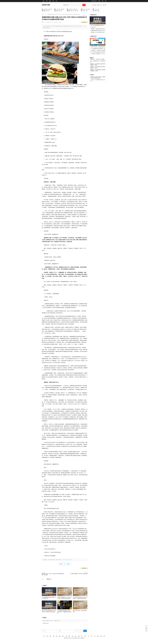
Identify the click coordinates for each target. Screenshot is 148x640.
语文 (42, 9)
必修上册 (45, 9)
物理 (81, 9)
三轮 (93, 10)
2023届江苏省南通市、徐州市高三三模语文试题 (78, 573)
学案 (53, 636)
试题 (79, 636)
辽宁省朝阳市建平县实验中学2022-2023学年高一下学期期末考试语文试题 (64, 612)
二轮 (98, 9)
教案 (59, 636)
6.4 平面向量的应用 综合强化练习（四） (98, 48)
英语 (67, 9)
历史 (81, 10)
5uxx (45, 22)
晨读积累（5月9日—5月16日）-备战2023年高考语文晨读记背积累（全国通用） (53, 574)
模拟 (98, 10)
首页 (42, 14)
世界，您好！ (93, 27)
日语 (86, 10)
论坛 (104, 636)
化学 (84, 9)
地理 (84, 10)
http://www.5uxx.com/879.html (67, 559)
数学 (55, 9)
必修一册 (58, 9)
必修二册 (62, 9)
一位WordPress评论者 (94, 79)
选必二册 (43, 10)
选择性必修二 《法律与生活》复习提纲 (98, 50)
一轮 (96, 9)
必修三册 (68, 10)
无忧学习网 (46, 5)
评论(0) (60, 22)
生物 (86, 9)
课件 (85, 636)
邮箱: (60, 630)
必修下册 (50, 9)
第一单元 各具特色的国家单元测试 (97, 25)
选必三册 (47, 10)
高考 (93, 9)
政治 (89, 9)
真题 (96, 10)
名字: (44, 630)
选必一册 (56, 10)
